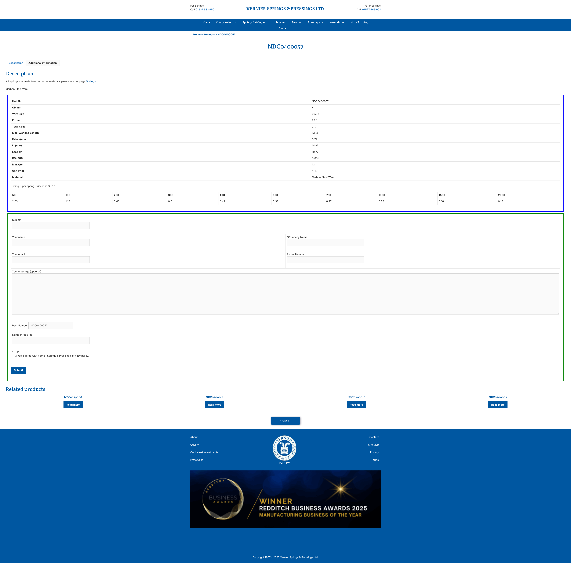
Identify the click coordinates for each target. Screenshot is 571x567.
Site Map (373, 444)
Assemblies (337, 22)
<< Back (284, 420)
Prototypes (196, 459)
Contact (283, 28)
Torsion (297, 22)
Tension (281, 22)
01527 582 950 (205, 9)
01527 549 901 (371, 9)
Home (206, 22)
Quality (194, 444)
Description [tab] (16, 62)
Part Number (20, 325)
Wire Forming (359, 22)
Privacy (374, 452)
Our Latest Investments (204, 452)
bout (195, 437)
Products (209, 34)
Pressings (314, 22)
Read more (73, 404)
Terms (375, 459)
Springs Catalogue (254, 22)
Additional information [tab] (42, 62)
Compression (224, 22)
